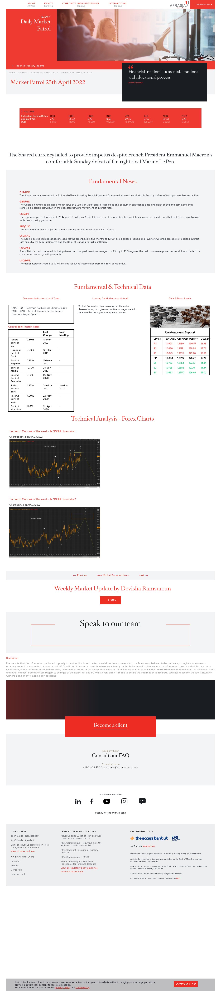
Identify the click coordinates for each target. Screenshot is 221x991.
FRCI (178, 878)
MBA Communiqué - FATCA (75, 857)
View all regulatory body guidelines (79, 868)
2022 (55, 72)
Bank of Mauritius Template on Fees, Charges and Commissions (30, 846)
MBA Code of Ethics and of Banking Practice (80, 851)
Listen (113, 600)
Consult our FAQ (110, 755)
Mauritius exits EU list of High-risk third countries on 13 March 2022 (81, 837)
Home (11, 72)
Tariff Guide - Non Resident (25, 836)
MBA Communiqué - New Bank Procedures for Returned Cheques (78, 862)
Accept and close (185, 984)
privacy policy (62, 987)
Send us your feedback (152, 853)
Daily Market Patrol (40, 72)
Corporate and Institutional (80, 4)
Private (48, 4)
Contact (167, 853)
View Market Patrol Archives (113, 575)
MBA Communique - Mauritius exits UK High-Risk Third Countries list (81, 844)
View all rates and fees (23, 851)
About (31, 4)
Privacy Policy (180, 853)
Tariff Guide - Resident (22, 840)
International (118, 4)
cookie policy (82, 987)
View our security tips (72, 871)
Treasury (22, 72)
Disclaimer (135, 853)
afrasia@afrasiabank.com (122, 767)
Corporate (16, 870)
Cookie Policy (194, 853)
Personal (15, 861)
